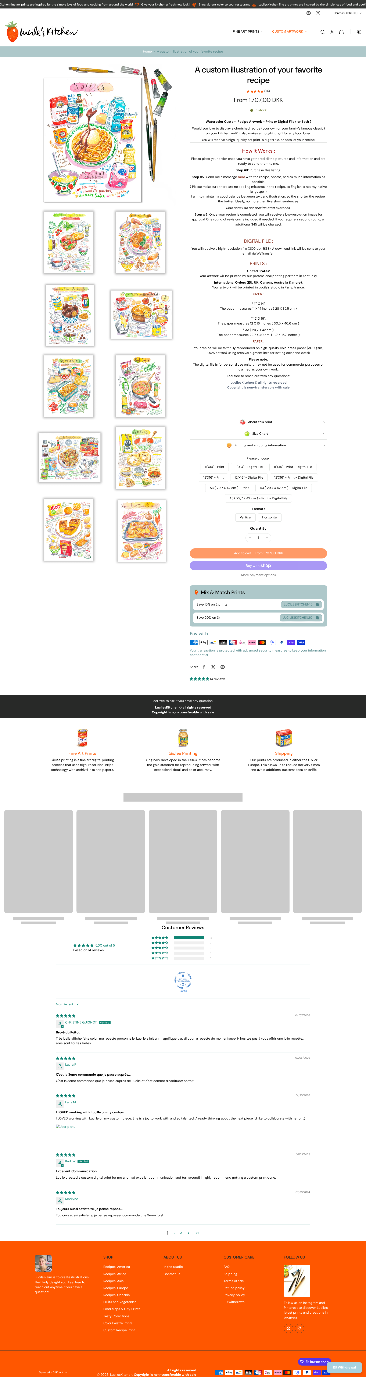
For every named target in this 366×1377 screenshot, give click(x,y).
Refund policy (234, 1288)
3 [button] (181, 1233)
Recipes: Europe (115, 1288)
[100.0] (183, 980)
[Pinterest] (308, 13)
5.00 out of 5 (105, 945)
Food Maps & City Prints (121, 1309)
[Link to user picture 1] (66, 1134)
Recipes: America (116, 1267)
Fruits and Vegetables (119, 1302)
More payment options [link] (258, 575)
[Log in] (332, 31)
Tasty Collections (116, 1316)
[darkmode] (356, 31)
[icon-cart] (341, 32)
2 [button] (174, 1233)
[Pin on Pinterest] (222, 667)
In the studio (173, 1267)
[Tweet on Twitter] (213, 667)
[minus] (250, 537)
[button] (258, 553)
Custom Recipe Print (119, 1330)
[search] (322, 32)
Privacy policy (234, 1295)
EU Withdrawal (344, 1367)
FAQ (227, 1267)
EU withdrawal (234, 1302)
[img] (65, 1016)
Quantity (258, 528)
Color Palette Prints (118, 1323)
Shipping (230, 1274)
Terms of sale (234, 1281)
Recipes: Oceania (116, 1295)
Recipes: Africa (114, 1274)
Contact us (172, 1274)
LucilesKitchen (121, 1375)
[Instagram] (318, 13)
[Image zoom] (105, 135)
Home (147, 51)
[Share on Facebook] (204, 667)
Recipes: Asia (113, 1281)
